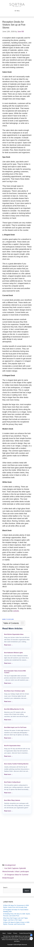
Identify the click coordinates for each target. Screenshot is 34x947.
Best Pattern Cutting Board (12, 782)
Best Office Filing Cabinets (12, 800)
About (3, 933)
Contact (9, 933)
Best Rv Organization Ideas (12, 745)
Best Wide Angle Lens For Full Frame (15, 727)
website (16, 611)
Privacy (15, 933)
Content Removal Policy (25, 933)
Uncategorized (9, 865)
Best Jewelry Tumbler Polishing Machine (16, 763)
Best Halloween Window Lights (13, 652)
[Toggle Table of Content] (21, 623)
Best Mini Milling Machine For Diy (14, 709)
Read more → (8, 645)
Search (5, 887)
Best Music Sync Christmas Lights (14, 691)
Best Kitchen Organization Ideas (13, 634)
